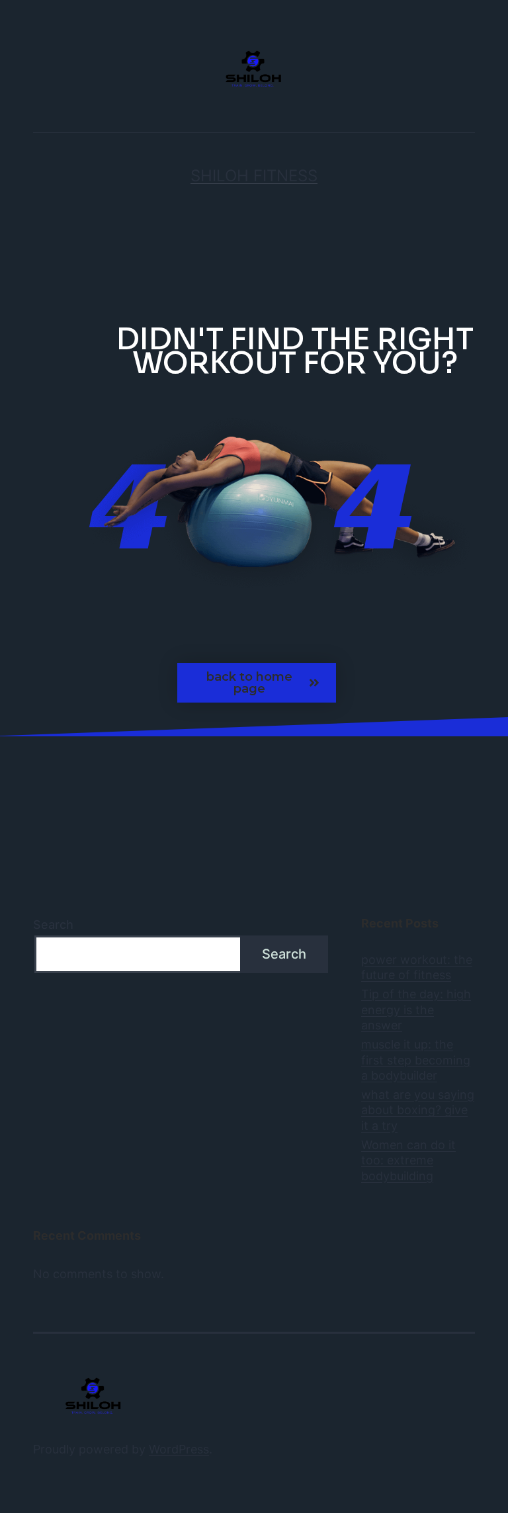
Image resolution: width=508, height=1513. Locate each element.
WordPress (179, 1449)
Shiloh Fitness (254, 175)
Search (53, 924)
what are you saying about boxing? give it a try (417, 1110)
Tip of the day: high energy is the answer (416, 1009)
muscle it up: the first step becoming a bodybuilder (415, 1059)
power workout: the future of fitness (416, 967)
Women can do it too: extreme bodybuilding (408, 1160)
